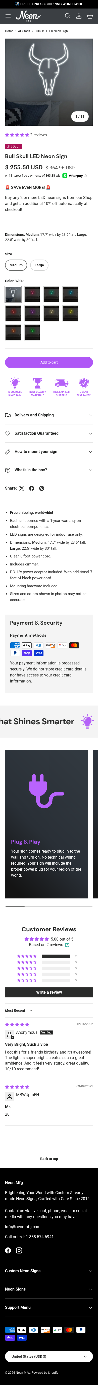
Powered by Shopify (44, 1372)
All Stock (24, 31)
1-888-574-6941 (40, 1236)
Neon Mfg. (23, 1372)
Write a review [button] (49, 992)
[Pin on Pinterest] (42, 488)
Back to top (49, 1159)
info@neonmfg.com (22, 1226)
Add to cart (49, 362)
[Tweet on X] (22, 488)
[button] (17, 135)
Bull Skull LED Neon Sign (51, 31)
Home (9, 31)
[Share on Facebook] (32, 488)
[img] (17, 1024)
